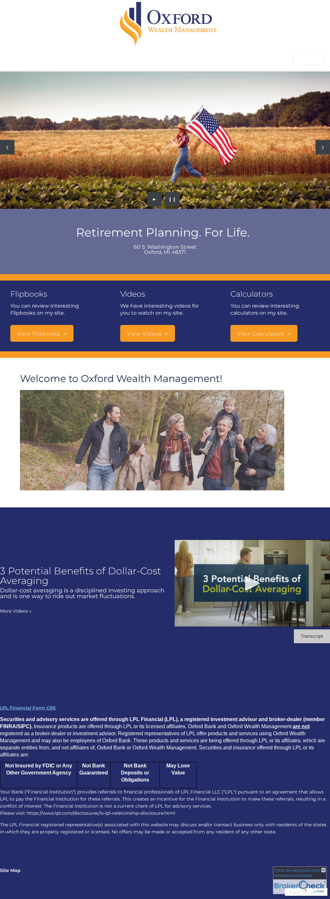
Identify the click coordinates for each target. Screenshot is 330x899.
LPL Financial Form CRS (28, 708)
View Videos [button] (144, 334)
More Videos (16, 611)
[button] (308, 59)
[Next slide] (322, 147)
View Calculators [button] (260, 334)
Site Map (10, 870)
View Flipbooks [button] (38, 334)
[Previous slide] (7, 147)
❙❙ (172, 199)
